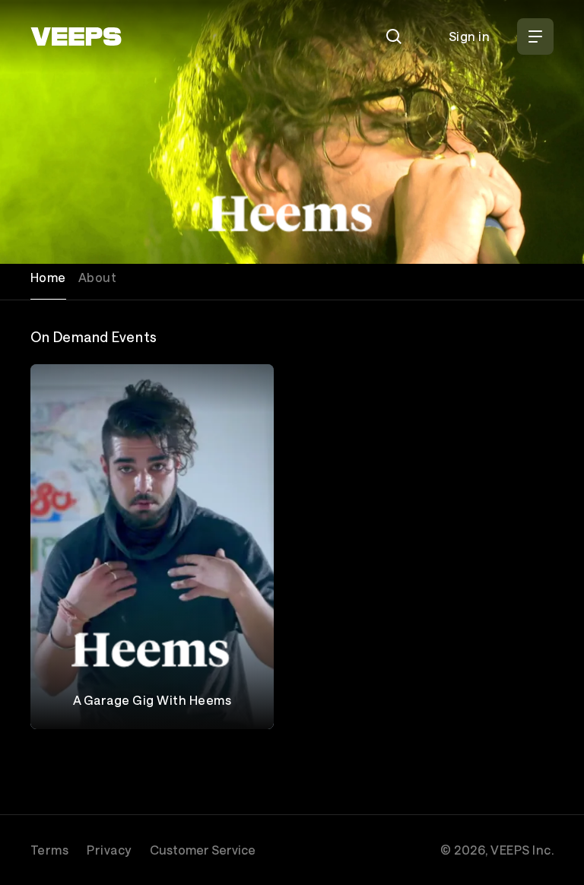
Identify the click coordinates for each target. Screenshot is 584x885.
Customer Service (203, 849)
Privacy (109, 849)
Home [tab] (48, 277)
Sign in (469, 36)
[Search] (394, 36)
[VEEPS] (76, 36)
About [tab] (97, 277)
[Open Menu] (535, 36)
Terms (49, 849)
